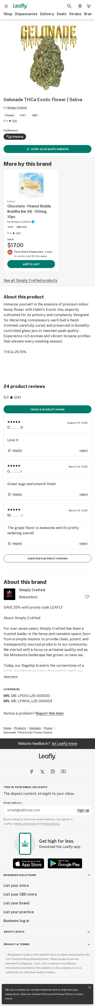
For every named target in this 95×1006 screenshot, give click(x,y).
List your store (16, 885)
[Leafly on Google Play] (65, 863)
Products (20, 728)
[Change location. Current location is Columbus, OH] (80, 6)
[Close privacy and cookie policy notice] (89, 987)
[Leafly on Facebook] (31, 771)
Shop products (28, 596)
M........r (15, 515)
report (84, 450)
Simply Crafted (17, 107)
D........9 (15, 427)
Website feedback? (47, 743)
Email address (13, 802)
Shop (8, 14)
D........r (15, 471)
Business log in (16, 921)
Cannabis (35, 728)
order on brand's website (49, 149)
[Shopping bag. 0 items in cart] (88, 6)
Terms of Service (25, 823)
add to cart (31, 264)
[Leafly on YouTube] (63, 771)
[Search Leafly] (69, 6)
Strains (75, 14)
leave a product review (47, 409)
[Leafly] (20, 6)
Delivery (47, 14)
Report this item (50, 713)
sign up (83, 810)
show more (11, 676)
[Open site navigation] (6, 6)
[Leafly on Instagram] (53, 771)
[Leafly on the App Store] (28, 863)
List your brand (16, 903)
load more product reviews (48, 558)
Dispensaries (26, 14)
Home (7, 728)
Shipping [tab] (17, 136)
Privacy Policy (64, 994)
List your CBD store (20, 894)
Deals (61, 14)
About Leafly (14, 931)
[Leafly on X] (42, 771)
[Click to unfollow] (87, 597)
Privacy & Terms (16, 944)
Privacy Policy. (51, 823)
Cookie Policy (40, 994)
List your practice (19, 912)
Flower (48, 728)
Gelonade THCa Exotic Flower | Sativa (28, 732)
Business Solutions (20, 875)
